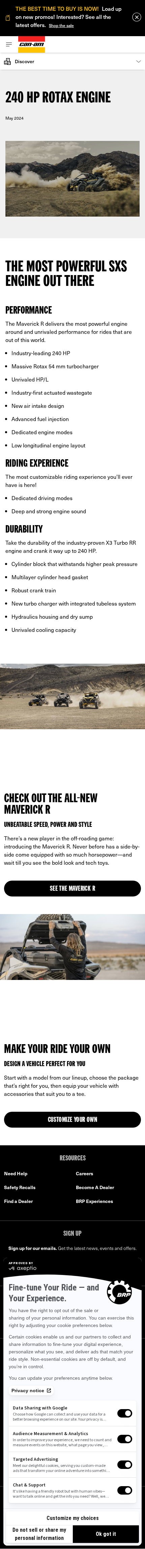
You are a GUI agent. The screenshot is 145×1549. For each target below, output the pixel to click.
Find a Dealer (18, 1201)
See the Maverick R (72, 889)
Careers (84, 1173)
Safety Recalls (19, 1187)
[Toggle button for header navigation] (9, 44)
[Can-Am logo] (31, 44)
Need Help (15, 1173)
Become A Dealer (95, 1187)
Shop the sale (61, 25)
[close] (137, 17)
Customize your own (72, 1120)
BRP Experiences (94, 1201)
